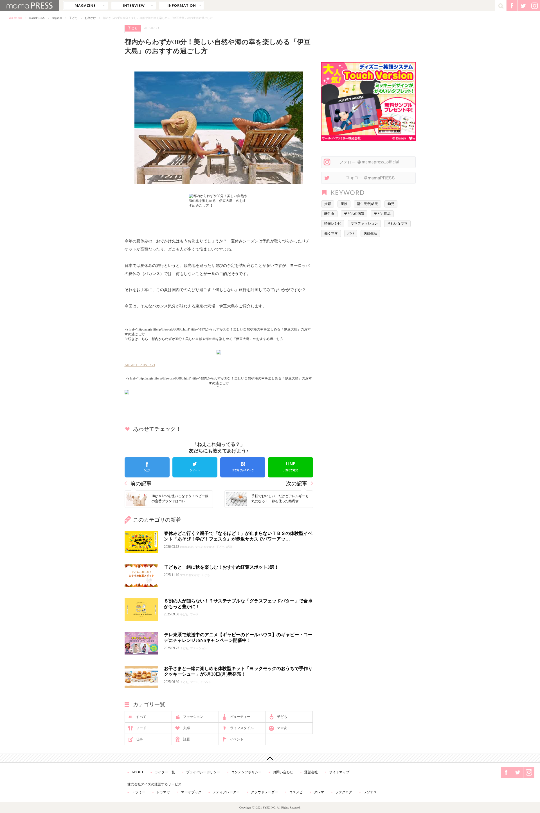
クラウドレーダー (264, 792)
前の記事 (141, 483)
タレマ (319, 792)
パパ (350, 233)
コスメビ (296, 792)
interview (133, 5)
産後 (344, 204)
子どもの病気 (354, 214)
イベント (237, 739)
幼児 (391, 204)
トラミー (138, 792)
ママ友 (282, 728)
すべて (141, 717)
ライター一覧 (165, 772)
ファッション (193, 717)
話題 (186, 739)
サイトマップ (339, 772)
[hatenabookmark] (242, 467)
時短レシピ (332, 223)
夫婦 (186, 728)
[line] (290, 467)
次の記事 (296, 483)
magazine (85, 5)
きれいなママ (397, 223)
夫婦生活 (370, 233)
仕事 (139, 739)
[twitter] (194, 467)
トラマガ (163, 792)
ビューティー (240, 717)
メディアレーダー (226, 792)
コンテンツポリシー (246, 772)
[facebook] (147, 467)
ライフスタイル (242, 728)
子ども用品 (382, 214)
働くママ (331, 233)
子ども (73, 17)
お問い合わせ (283, 772)
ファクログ (343, 792)
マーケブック (191, 792)
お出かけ (90, 17)
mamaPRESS (37, 17)
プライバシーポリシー (203, 772)
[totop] (270, 758)
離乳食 (329, 214)
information (181, 5)
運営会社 (311, 772)
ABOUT (137, 772)
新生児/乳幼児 (367, 204)
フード (141, 728)
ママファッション (364, 223)
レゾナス (370, 792)
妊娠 (327, 204)
